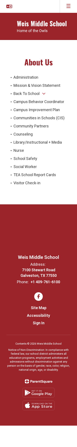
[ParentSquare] (38, 381)
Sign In (38, 323)
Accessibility (38, 315)
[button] (9, 6)
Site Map (38, 307)
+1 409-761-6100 (45, 282)
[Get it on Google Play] (38, 392)
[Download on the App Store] (38, 405)
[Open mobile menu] (68, 6)
